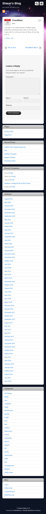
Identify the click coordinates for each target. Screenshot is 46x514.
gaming (6, 414)
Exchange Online (10, 161)
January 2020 (8, 250)
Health (6, 417)
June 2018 (7, 292)
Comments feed (9, 491)
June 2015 (7, 381)
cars (5, 400)
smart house (8, 455)
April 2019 (7, 274)
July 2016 (7, 357)
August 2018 (8, 288)
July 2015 (7, 378)
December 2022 (9, 209)
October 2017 (8, 316)
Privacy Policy (8, 131)
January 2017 (8, 340)
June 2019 (7, 267)
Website (9, 105)
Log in (6, 484)
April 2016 (7, 360)
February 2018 (9, 305)
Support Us (8, 135)
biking (6, 397)
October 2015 (8, 371)
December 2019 (9, 254)
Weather (7, 469)
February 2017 (9, 336)
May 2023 (7, 202)
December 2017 (9, 312)
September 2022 (9, 216)
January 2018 (8, 309)
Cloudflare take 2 (31, 47)
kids (5, 424)
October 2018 (8, 285)
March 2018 (8, 302)
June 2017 (7, 329)
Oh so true (12, 47)
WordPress (17, 510)
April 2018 (7, 298)
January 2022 (8, 223)
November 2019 (9, 257)
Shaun (8, 38)
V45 (5, 150)
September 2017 (9, 319)
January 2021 (8, 233)
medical (7, 428)
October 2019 (8, 261)
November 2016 (9, 347)
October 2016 (8, 350)
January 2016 (8, 367)
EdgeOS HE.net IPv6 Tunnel (21, 183)
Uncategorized (9, 465)
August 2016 (8, 353)
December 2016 (9, 343)
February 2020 (9, 247)
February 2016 (9, 364)
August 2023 (8, 199)
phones (6, 441)
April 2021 (7, 230)
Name (8, 98)
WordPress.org (9, 495)
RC (5, 448)
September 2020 (9, 236)
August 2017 (8, 323)
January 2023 (8, 206)
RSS (7, 11)
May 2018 (7, 295)
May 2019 (7, 271)
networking (8, 438)
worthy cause (8, 472)
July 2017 (7, 326)
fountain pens (8, 410)
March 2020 (8, 243)
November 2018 (9, 281)
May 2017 (7, 333)
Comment (10, 77)
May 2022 (7, 219)
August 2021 (8, 226)
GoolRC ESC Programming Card (15, 147)
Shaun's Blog (22, 508)
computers (7, 403)
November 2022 (9, 212)
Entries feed (8, 488)
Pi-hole (11, 173)
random (6, 445)
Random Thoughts (10, 154)
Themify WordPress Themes (31, 510)
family (6, 407)
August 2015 (8, 374)
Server (6, 452)
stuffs (6, 458)
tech (12, 38)
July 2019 (7, 264)
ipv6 (5, 421)
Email (26, 98)
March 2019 (8, 278)
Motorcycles (8, 431)
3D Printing (8, 393)
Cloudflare (17, 20)
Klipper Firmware (9, 157)
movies (6, 434)
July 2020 (7, 240)
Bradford (7, 183)
